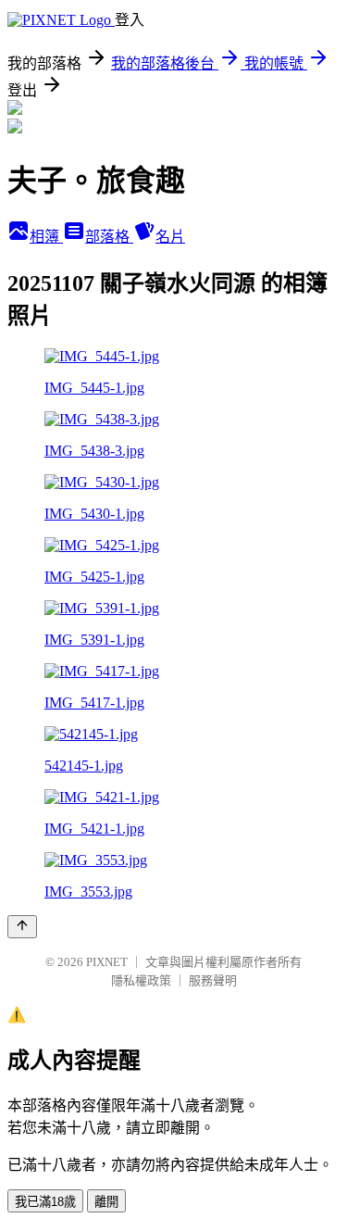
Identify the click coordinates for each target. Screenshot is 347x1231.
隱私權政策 (141, 980)
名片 (170, 237)
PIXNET (107, 962)
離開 (106, 1202)
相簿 (46, 237)
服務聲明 (213, 980)
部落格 (109, 237)
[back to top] (22, 926)
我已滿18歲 (45, 1202)
